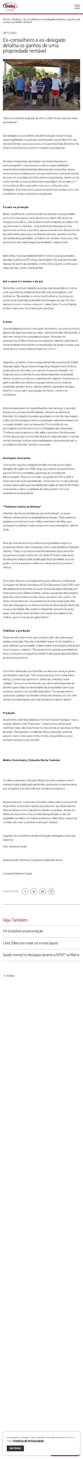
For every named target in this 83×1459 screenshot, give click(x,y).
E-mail (42, 891)
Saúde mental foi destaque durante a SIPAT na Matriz (41, 955)
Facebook (25, 889)
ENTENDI (15, 1448)
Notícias (16, 19)
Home (6, 19)
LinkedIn (51, 889)
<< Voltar (9, 975)
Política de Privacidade (29, 1440)
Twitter (34, 889)
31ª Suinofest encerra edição (23, 931)
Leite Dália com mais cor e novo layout (30, 943)
